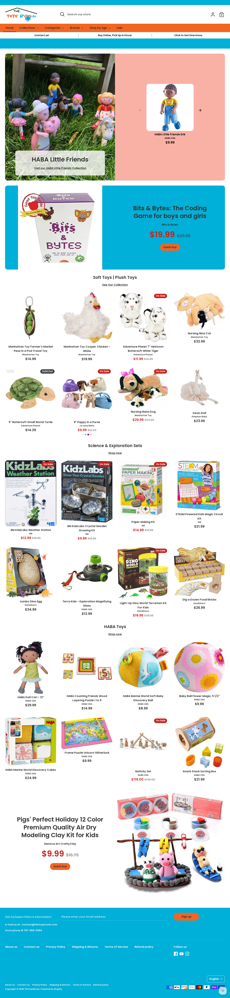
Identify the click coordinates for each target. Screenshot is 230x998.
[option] (41, 35)
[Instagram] (187, 954)
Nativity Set (143, 771)
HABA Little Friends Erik (170, 134)
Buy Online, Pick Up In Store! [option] (115, 35)
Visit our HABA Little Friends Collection (60, 168)
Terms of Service (116, 947)
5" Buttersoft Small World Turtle (31, 422)
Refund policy (144, 947)
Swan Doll (199, 413)
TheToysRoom (32, 989)
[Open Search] (62, 14)
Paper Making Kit (143, 522)
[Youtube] (181, 954)
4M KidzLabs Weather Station (30, 530)
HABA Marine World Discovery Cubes (30, 770)
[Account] (212, 13)
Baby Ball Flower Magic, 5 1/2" (199, 696)
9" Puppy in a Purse (87, 422)
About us (11, 947)
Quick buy (170, 125)
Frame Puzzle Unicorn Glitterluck (87, 753)
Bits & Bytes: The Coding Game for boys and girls (170, 212)
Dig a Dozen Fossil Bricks (199, 600)
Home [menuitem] (10, 28)
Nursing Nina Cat (199, 333)
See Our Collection (115, 285)
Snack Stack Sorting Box (199, 771)
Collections (27, 28)
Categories (53, 28)
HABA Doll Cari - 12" (31, 697)
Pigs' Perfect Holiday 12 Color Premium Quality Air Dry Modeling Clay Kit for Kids (60, 827)
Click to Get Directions (188, 35)
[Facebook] (176, 954)
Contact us (31, 947)
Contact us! (41, 35)
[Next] (200, 110)
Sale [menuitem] (119, 28)
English (214, 979)
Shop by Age (99, 28)
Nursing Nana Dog (143, 412)
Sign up (186, 917)
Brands (75, 28)
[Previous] (140, 110)
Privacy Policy (55, 947)
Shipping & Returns (85, 947)
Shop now (115, 453)
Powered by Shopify (51, 989)
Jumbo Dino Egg (31, 601)
